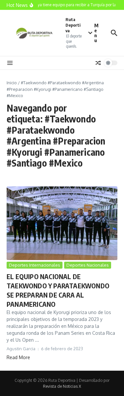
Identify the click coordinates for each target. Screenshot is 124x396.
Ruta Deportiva (73, 25)
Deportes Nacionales (87, 265)
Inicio (12, 82)
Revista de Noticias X (62, 386)
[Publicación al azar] (98, 63)
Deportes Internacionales (34, 265)
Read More (18, 357)
